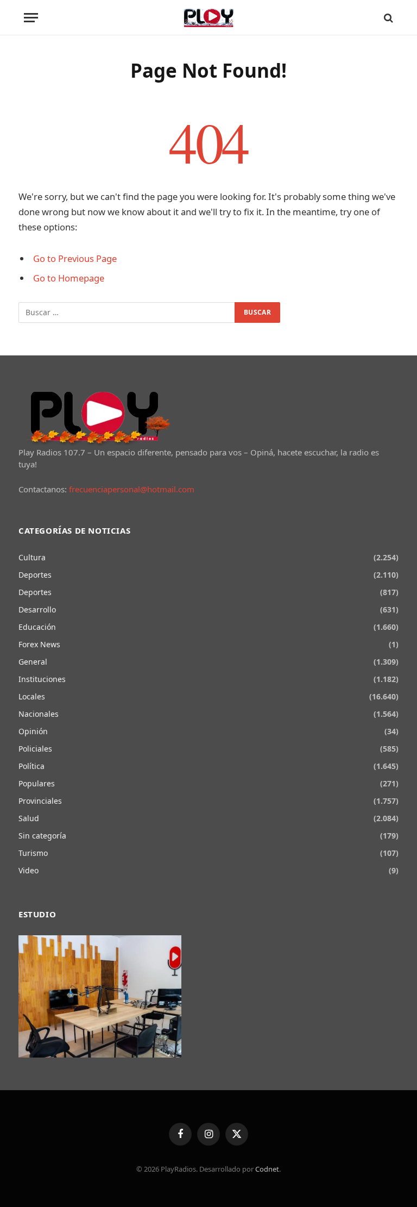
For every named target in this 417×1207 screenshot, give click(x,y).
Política (31, 766)
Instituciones (42, 679)
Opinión (33, 731)
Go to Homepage (68, 278)
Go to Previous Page (75, 258)
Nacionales (38, 714)
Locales (31, 696)
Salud (28, 818)
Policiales (35, 748)
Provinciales (40, 801)
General (32, 661)
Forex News (39, 644)
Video (28, 870)
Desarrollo (37, 609)
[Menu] (31, 17)
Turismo (33, 853)
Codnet (267, 1169)
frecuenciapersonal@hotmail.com (131, 489)
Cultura (32, 557)
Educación (37, 627)
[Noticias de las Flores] (208, 17)
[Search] (387, 17)
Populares (36, 783)
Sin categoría (42, 835)
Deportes (35, 575)
